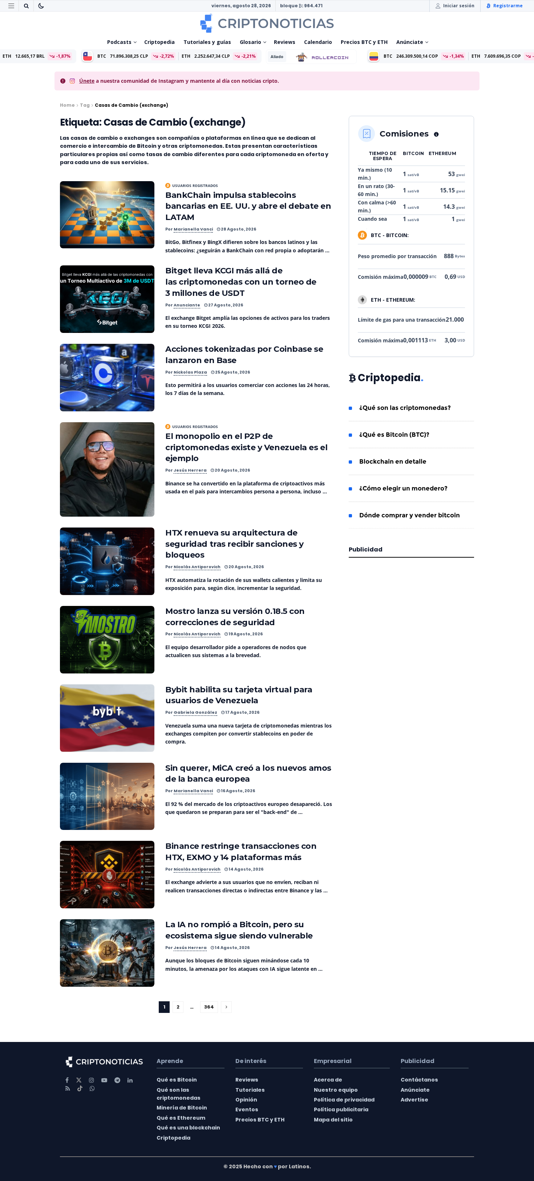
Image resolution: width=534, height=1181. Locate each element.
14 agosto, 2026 (245, 869)
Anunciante (187, 305)
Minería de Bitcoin (182, 1107)
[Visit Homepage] (267, 23)
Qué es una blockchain (188, 1127)
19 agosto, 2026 (245, 634)
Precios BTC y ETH (364, 41)
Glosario (250, 41)
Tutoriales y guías (207, 41)
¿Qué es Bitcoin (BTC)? (394, 434)
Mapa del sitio (333, 1119)
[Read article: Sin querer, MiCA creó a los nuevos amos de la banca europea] (107, 796)
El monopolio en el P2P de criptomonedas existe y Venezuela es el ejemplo (246, 447)
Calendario (318, 41)
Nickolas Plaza (190, 372)
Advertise (414, 1099)
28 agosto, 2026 (238, 229)
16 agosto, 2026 (237, 791)
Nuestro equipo (336, 1090)
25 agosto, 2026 (232, 372)
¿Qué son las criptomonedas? (405, 407)
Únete (86, 80)
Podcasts (119, 41)
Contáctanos (419, 1079)
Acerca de (328, 1079)
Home (67, 105)
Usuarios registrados (195, 185)
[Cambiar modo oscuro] (41, 6)
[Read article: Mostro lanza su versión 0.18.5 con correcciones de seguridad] (107, 639)
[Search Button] (26, 6)
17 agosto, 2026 (241, 712)
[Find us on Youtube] (104, 1080)
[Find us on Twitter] (79, 1080)
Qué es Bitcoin (177, 1079)
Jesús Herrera (190, 470)
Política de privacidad (344, 1099)
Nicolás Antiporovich (197, 567)
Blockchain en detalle (392, 461)
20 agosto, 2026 (232, 470)
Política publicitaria (341, 1109)
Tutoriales (250, 1090)
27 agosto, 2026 (225, 305)
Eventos (246, 1109)
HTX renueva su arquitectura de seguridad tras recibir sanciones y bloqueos (234, 544)
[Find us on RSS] (67, 1088)
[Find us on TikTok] (79, 1089)
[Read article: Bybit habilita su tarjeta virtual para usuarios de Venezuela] (107, 718)
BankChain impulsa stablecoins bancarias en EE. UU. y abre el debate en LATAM (248, 206)
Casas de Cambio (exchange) (131, 105)
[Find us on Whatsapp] (92, 1088)
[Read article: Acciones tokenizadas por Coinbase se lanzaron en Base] (107, 377)
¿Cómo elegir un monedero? (403, 488)
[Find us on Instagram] (91, 1080)
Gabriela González (195, 712)
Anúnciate (409, 41)
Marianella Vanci (193, 229)
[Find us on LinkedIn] (130, 1080)
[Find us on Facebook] (67, 1080)
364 (209, 1006)
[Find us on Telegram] (117, 1080)
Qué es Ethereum (181, 1117)
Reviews (284, 41)
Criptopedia (159, 41)
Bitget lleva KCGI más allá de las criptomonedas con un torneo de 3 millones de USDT (240, 282)
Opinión (246, 1099)
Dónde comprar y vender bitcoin (409, 515)
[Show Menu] (11, 6)
